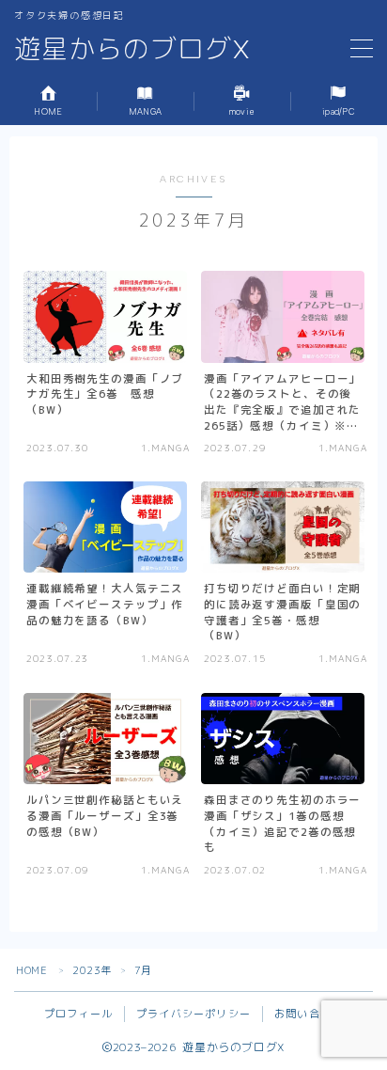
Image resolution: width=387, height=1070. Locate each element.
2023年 (92, 970)
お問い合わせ (308, 1013)
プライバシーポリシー (193, 1013)
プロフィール (78, 1013)
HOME (31, 970)
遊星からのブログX (132, 49)
